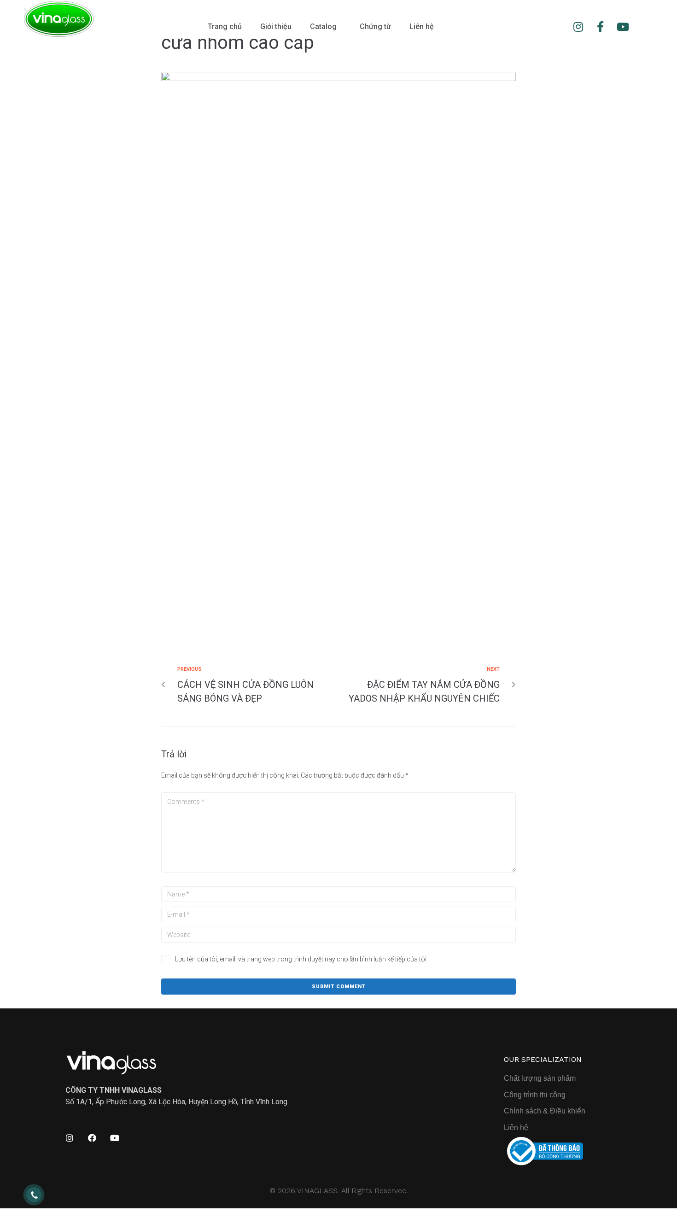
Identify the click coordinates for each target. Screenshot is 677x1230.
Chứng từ (375, 26)
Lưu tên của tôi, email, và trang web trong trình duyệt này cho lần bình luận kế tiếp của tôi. (301, 959)
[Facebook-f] (600, 27)
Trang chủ (225, 26)
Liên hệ (421, 26)
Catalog (323, 26)
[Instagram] (578, 27)
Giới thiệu (276, 26)
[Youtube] (622, 27)
